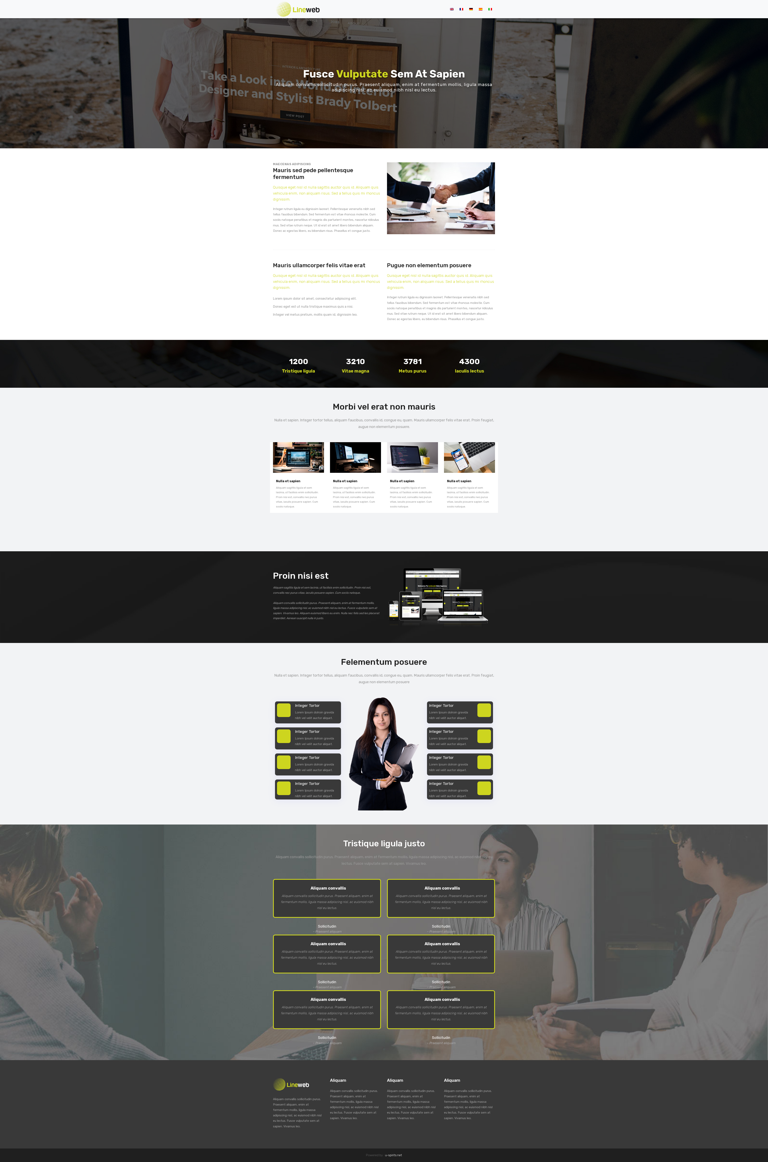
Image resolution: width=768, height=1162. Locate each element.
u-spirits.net (393, 1155)
